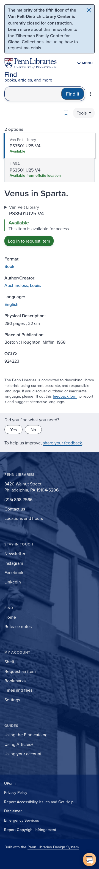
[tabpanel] (49, 225)
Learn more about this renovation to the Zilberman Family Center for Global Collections (42, 35)
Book (9, 266)
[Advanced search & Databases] (90, 94)
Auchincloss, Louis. (22, 285)
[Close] (88, 10)
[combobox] (33, 94)
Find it (72, 93)
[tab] (49, 146)
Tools (82, 113)
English (11, 304)
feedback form (65, 396)
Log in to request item (29, 241)
